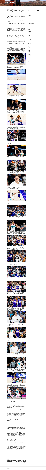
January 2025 (29, 55)
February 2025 (29, 54)
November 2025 (29, 42)
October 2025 (29, 43)
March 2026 (29, 36)
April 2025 (29, 51)
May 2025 (29, 50)
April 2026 (29, 35)
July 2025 (29, 47)
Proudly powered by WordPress (10, 468)
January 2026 (29, 39)
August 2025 (29, 46)
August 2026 (29, 31)
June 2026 (29, 32)
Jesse (13, 9)
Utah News (11, 2)
